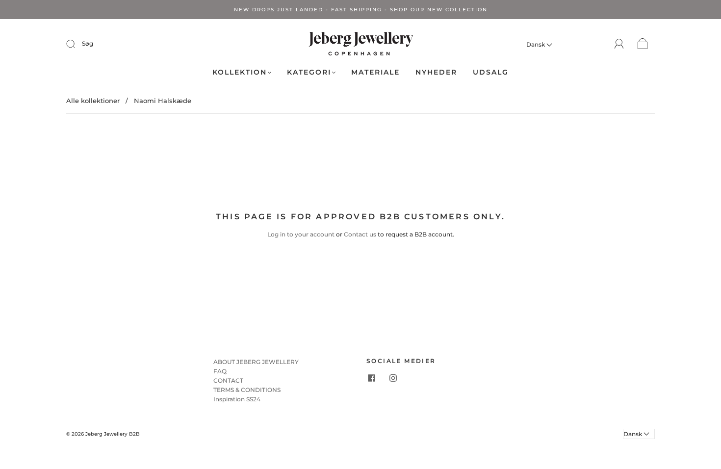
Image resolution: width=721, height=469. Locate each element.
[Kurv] (643, 44)
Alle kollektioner (93, 100)
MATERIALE (375, 72)
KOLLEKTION (239, 72)
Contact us (360, 234)
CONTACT (228, 380)
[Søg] (77, 43)
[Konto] (619, 43)
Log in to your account (301, 234)
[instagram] (393, 378)
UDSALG (491, 72)
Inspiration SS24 (236, 399)
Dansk (536, 44)
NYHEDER (436, 72)
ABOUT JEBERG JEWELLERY (256, 361)
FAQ (220, 371)
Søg (87, 43)
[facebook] (371, 378)
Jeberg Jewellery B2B (112, 434)
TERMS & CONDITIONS (247, 389)
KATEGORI (309, 72)
